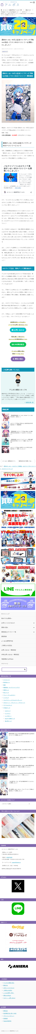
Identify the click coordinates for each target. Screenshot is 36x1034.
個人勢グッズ (8, 721)
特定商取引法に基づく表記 (9, 1013)
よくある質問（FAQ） (8, 993)
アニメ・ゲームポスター (9, 695)
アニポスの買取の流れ (8, 982)
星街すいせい (8, 466)
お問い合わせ (18, 330)
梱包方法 (5, 985)
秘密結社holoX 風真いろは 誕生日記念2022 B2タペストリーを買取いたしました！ (27, 461)
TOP (12, 10)
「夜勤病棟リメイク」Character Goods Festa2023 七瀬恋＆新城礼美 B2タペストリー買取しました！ (21, 774)
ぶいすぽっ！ (8, 716)
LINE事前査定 (19, 344)
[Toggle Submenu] (34, 623)
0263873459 (9, 857)
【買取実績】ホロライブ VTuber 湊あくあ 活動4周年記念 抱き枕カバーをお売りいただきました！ (21, 433)
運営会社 (5, 1010)
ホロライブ (4, 51)
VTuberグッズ (6, 707)
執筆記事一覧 (29, 402)
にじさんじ (7, 713)
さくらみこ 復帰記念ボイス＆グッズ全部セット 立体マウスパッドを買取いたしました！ (10, 461)
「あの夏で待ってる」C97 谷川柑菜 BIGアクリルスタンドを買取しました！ (21, 782)
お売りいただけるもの (8, 988)
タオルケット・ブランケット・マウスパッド (14, 702)
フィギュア (6, 697)
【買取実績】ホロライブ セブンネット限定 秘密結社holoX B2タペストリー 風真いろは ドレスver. (21, 441)
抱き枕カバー (6, 682)
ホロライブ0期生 (17, 466)
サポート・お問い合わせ (9, 998)
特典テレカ (6, 690)
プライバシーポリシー (8, 1016)
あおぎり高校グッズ (10, 718)
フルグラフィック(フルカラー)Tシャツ (12, 700)
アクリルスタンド (7, 705)
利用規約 (5, 1018)
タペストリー (6, 679)
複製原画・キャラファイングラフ (11, 687)
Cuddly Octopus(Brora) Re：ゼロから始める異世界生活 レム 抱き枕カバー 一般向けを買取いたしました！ (21, 766)
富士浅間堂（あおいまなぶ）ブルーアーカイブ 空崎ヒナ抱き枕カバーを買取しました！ (21, 790)
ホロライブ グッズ (7, 468)
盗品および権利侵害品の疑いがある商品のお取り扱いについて (21, 750)
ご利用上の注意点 (7, 990)
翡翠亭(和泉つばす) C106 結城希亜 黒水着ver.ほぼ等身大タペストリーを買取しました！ (21, 734)
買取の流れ (18, 359)
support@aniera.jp (16, 862)
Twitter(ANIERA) (7, 1021)
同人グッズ (6, 692)
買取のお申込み (7, 995)
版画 (4, 685)
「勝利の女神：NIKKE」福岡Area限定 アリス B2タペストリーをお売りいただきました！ (21, 758)
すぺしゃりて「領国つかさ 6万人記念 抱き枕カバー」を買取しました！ (21, 742)
